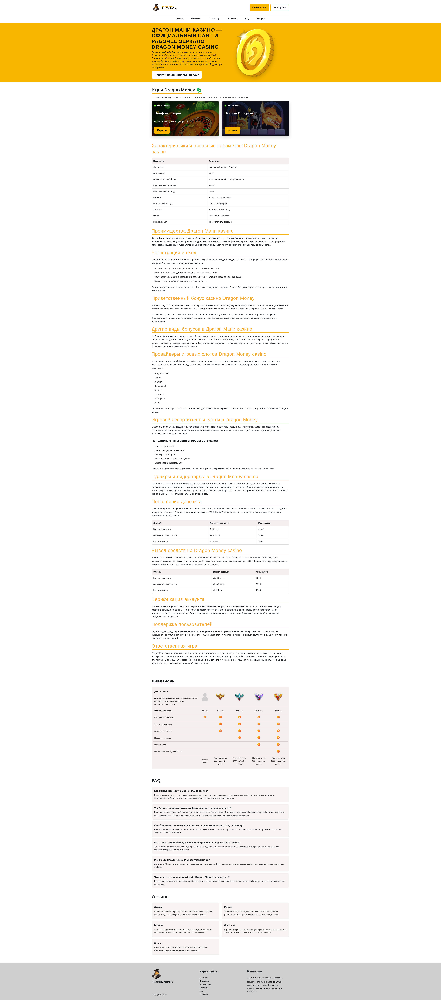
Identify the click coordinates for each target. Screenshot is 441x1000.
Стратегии (196, 19)
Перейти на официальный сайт (177, 74)
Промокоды (214, 19)
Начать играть (259, 7)
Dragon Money (162, 982)
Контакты (232, 19)
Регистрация (280, 7)
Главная (180, 19)
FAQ (247, 19)
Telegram (261, 19)
